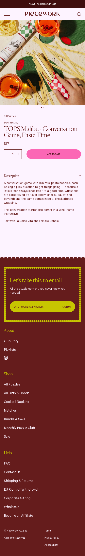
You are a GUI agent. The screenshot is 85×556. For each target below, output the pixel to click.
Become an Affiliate (18, 515)
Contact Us (12, 472)
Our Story (11, 341)
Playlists (10, 349)
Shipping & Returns (18, 480)
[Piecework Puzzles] (42, 14)
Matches (10, 410)
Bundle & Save (14, 419)
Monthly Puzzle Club (19, 428)
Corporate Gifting (17, 498)
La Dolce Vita (24, 221)
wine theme (66, 210)
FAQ (7, 463)
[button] (79, 14)
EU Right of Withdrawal (21, 489)
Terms (47, 531)
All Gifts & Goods (16, 393)
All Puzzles (10, 116)
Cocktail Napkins (16, 401)
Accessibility (51, 545)
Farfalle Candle (49, 221)
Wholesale (11, 507)
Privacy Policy (51, 538)
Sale (7, 436)
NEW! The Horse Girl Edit (42, 4)
